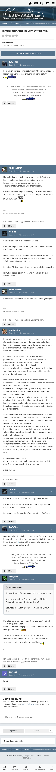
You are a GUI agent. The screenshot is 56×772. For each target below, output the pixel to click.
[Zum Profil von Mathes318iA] (4, 169)
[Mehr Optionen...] (51, 64)
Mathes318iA (15, 168)
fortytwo (13, 576)
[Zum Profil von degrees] (4, 673)
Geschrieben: (21, 65)
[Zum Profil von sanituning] (4, 331)
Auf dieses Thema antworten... (20, 717)
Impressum (29, 756)
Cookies (46, 756)
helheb (12, 231)
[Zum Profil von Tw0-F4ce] (4, 63)
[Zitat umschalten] (7, 587)
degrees (13, 671)
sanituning (14, 330)
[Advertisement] (28, 136)
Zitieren (11, 103)
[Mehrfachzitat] (4, 103)
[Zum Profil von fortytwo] (4, 578)
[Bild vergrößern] (9, 77)
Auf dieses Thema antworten (28, 53)
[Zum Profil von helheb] (4, 233)
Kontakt (38, 756)
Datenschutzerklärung (15, 756)
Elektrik (21, 45)
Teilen (14, 731)
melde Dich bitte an (29, 704)
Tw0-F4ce (9, 42)
